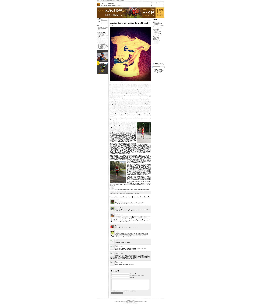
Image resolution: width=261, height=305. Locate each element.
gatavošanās (130, 191)
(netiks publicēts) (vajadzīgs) (137, 275)
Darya (112, 25)
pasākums (155, 38)
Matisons (112, 20)
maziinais (117, 252)
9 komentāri (136, 193)
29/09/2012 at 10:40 (119, 226)
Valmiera (111, 193)
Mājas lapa (132, 277)
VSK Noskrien (107, 3)
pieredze (139, 191)
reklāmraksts (156, 40)
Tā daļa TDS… (147, 20)
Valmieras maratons (118, 193)
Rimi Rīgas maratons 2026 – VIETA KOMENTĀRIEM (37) (103, 45)
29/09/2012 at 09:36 (119, 208)
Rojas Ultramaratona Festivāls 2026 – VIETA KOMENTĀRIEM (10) (102, 41)
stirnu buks (155, 41)
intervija (154, 26)
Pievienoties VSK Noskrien (103, 27)
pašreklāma (155, 39)
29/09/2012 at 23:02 (119, 246)
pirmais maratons (144, 191)
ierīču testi (156, 37)
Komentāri (162, 2)
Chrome (134, 302)
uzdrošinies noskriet (158, 25)
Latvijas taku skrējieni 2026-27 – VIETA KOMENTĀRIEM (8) (102, 34)
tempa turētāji (156, 33)
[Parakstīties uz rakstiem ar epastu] (156, 3)
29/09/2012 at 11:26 (119, 231)
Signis (127, 301)
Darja (126, 191)
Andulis (101, 36)
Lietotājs (98, 21)
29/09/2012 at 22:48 (119, 240)
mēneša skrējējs (157, 23)
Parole (98, 23)
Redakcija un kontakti (131, 300)
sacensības (156, 31)
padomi (154, 36)
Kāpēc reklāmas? (101, 29)
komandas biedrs (156, 28)
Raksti (154, 2)
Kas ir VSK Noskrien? (102, 28)
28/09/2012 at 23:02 (119, 201)
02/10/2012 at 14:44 (119, 262)
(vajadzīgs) (133, 273)
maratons (135, 191)
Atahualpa (135, 303)
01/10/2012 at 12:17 (119, 253)
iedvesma (155, 22)
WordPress (130, 303)
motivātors (156, 24)
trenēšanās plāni (157, 34)
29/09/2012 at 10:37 (119, 215)
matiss (116, 230)
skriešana (156, 32)
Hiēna (105, 38)
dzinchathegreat (119, 207)
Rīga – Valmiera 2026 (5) (102, 47)
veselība (155, 43)
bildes (154, 21)
